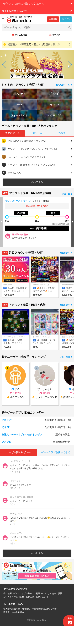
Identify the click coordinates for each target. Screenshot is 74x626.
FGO (19, 104)
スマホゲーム (12, 133)
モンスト (55, 104)
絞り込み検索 (21, 35)
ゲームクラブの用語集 (13, 597)
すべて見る (37, 182)
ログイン (66, 19)
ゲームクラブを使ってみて (55, 452)
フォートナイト (19, 115)
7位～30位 (65, 357)
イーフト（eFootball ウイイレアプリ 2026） (32, 164)
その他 (61, 133)
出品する (56, 35)
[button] (4, 64)
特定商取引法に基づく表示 (44, 608)
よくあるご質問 (55, 593)
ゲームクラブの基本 (22, 593)
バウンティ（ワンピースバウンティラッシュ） (33, 148)
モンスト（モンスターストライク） (27, 156)
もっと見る (37, 553)
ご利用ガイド (40, 593)
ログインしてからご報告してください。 (23, 3)
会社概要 (7, 593)
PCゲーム (37, 133)
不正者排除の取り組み (13, 612)
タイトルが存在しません (15, 10)
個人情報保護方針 (11, 608)
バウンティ (19, 93)
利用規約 (26, 608)
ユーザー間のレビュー (19, 452)
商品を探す (65, 253)
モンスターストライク (18, 200)
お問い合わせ (42, 597)
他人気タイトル (63, 85)
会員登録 (53, 19)
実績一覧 (66, 194)
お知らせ (30, 597)
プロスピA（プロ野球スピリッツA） (27, 140)
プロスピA (54, 93)
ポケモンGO (54, 115)
